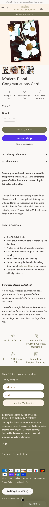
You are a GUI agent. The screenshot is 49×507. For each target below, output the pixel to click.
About (4, 478)
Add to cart (24, 129)
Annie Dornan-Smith (16, 498)
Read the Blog (14, 478)
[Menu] (3, 8)
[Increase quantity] (14, 118)
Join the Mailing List (23, 402)
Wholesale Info (39, 478)
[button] (34, 504)
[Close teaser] (22, 500)
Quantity (6, 113)
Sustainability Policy (22, 482)
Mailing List (27, 478)
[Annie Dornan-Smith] (24, 8)
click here (16, 2)
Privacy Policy (7, 482)
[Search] (8, 8)
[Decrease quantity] (4, 118)
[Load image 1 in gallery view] (24, 40)
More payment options (24, 144)
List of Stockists (38, 2)
